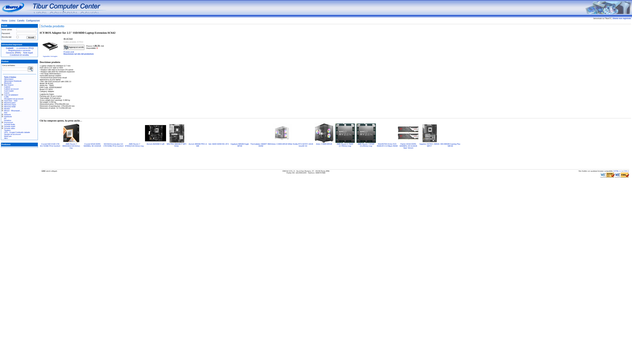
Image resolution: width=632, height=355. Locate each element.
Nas (5, 113)
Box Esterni (8, 85)
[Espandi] (3, 85)
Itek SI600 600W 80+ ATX (219, 144)
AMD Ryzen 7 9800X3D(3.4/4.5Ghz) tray (71, 146)
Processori (8, 122)
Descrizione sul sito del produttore (79, 54)
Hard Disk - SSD (10, 101)
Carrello (20, 20)
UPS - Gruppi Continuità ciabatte (17, 132)
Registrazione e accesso (19, 50)
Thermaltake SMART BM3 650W (260, 145)
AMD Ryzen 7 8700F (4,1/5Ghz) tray (366, 145)
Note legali (28, 53)
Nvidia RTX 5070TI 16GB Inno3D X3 (303, 145)
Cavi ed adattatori (11, 95)
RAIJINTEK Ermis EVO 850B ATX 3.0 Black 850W (387, 145)
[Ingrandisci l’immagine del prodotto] (50, 46)
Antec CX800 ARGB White (281, 144)
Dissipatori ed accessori (13, 99)
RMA (18, 53)
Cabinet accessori (11, 89)
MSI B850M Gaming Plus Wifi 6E (450, 145)
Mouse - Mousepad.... (13, 111)
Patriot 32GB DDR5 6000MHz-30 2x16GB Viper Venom (408, 146)
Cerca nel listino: (8, 65)
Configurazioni (33, 20)
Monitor (7, 109)
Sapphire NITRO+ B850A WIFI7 (429, 145)
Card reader (9, 91)
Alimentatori (8, 79)
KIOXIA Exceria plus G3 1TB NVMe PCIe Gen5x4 (113, 145)
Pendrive (7, 120)
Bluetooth (8, 83)
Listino (12, 20)
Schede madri (9, 126)
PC (5, 118)
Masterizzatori (9, 103)
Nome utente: (7, 30)
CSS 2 (626, 171)
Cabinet (7, 87)
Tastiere (7, 130)
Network (7, 115)
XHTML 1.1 (617, 171)
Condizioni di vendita (19, 55)
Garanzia (10, 53)
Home (4, 20)
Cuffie (6, 97)
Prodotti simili (69, 52)
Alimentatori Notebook (13, 81)
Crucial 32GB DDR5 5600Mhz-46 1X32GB (92, 145)
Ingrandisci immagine (50, 56)
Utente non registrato (622, 18)
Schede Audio (9, 124)
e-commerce (22, 48)
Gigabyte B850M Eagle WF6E (240, 145)
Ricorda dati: (7, 37)
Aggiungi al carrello (76, 47)
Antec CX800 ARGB (324, 144)
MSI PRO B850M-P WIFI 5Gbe (176, 145)
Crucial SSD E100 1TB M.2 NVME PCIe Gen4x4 (50, 145)
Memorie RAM (9, 107)
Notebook (8, 117)
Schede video (9, 128)
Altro (6, 138)
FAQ (31, 48)
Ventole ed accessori (12, 134)
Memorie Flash (10, 105)
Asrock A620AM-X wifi (155, 144)
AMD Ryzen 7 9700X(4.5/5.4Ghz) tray (134, 145)
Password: (6, 33)
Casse (6, 93)
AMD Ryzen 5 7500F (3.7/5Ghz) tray (345, 145)
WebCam (8, 136)
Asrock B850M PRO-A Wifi (198, 145)
